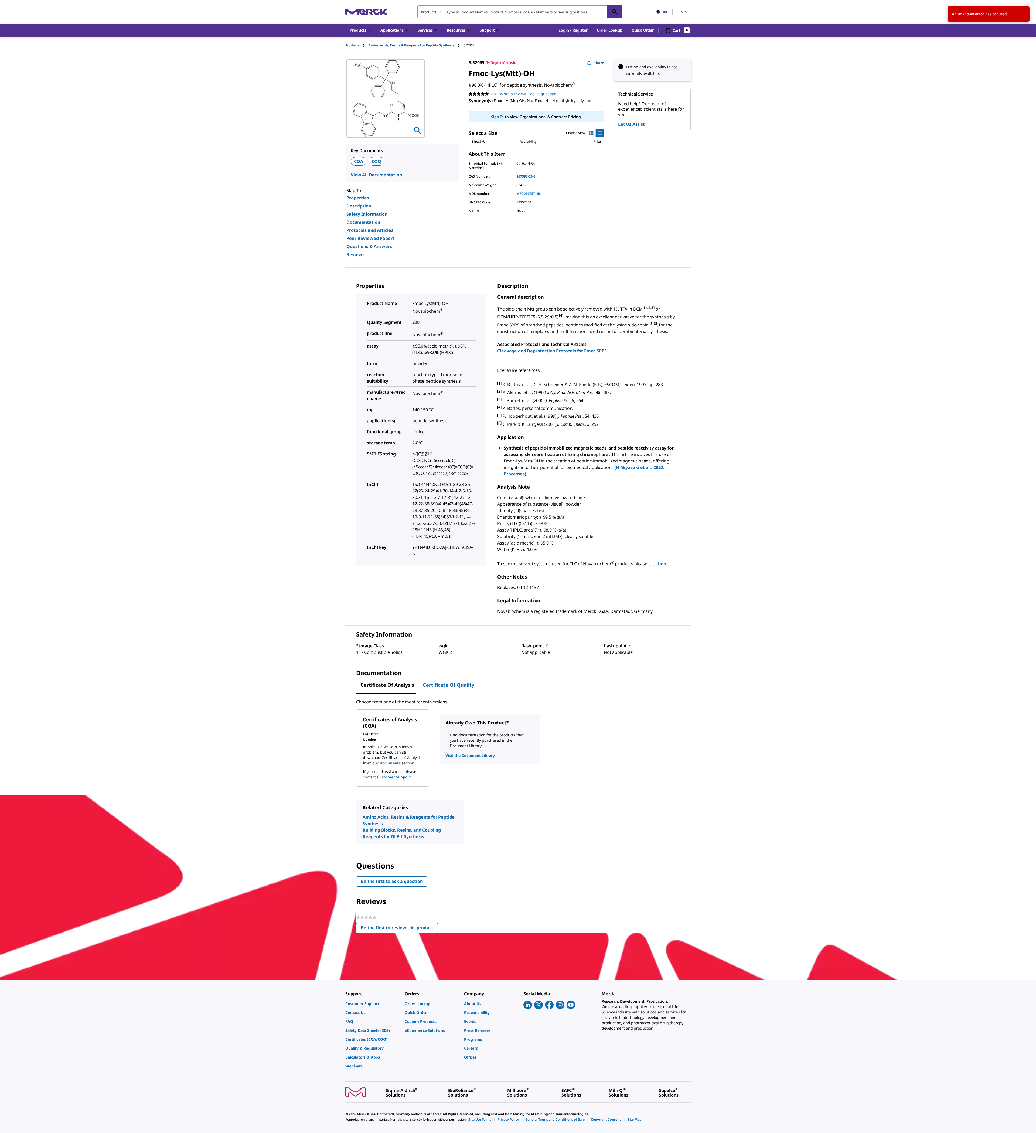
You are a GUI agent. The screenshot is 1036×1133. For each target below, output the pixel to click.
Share (599, 62)
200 (416, 322)
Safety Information (366, 214)
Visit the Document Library (470, 755)
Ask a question (543, 93)
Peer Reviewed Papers (370, 238)
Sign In (497, 116)
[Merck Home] (366, 12)
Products (352, 45)
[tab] (357, 45)
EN (680, 12)
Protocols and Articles (369, 230)
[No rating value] (480, 94)
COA (358, 161)
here (663, 564)
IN (665, 12)
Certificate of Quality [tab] (448, 685)
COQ (376, 161)
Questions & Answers (369, 246)
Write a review (513, 93)
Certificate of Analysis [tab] (387, 685)
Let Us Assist (631, 124)
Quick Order (643, 30)
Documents (390, 762)
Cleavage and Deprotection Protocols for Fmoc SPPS (551, 351)
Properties (357, 198)
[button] (572, 30)
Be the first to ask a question (392, 881)
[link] (372, 1003)
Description (358, 206)
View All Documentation (376, 175)
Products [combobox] (429, 12)
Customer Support (394, 777)
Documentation (363, 222)
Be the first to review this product (399, 929)
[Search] (614, 11)
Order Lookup (609, 30)
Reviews (355, 254)
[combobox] (519, 11)
